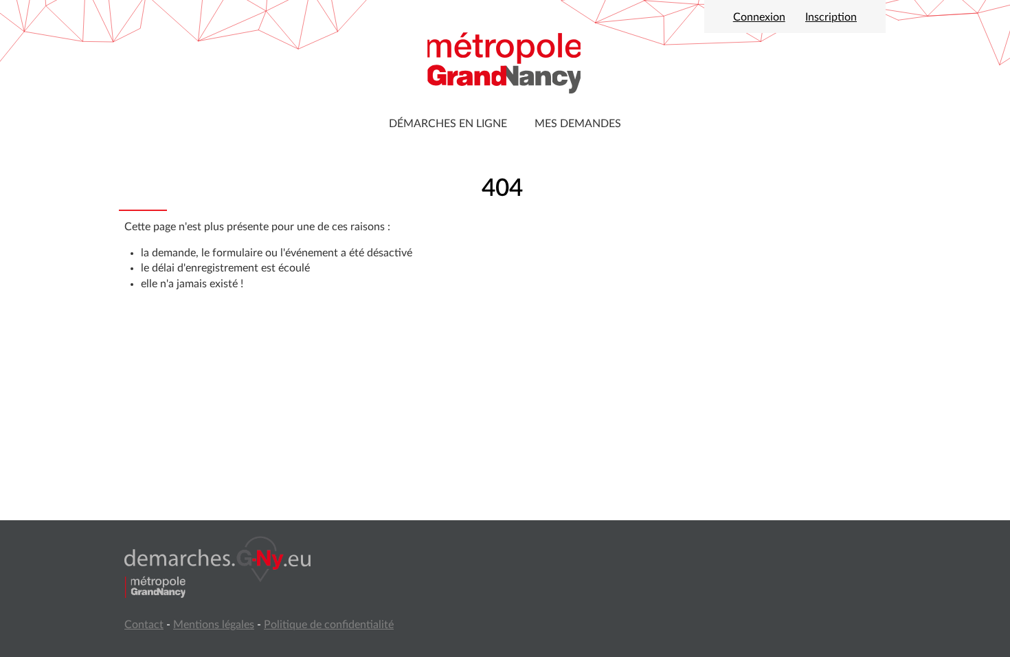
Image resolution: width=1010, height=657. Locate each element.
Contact (144, 624)
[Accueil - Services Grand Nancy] (505, 61)
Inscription (831, 17)
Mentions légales (213, 624)
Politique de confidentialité (329, 624)
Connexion (759, 17)
